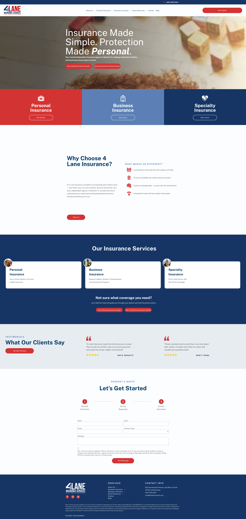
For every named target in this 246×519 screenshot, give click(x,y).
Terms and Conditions (78, 515)
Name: (79, 421)
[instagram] (72, 497)
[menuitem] (90, 10)
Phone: (79, 428)
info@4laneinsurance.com (154, 495)
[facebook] (67, 497)
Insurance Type (129, 428)
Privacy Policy (68, 515)
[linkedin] (78, 497)
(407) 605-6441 (150, 493)
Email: (126, 421)
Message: (80, 436)
